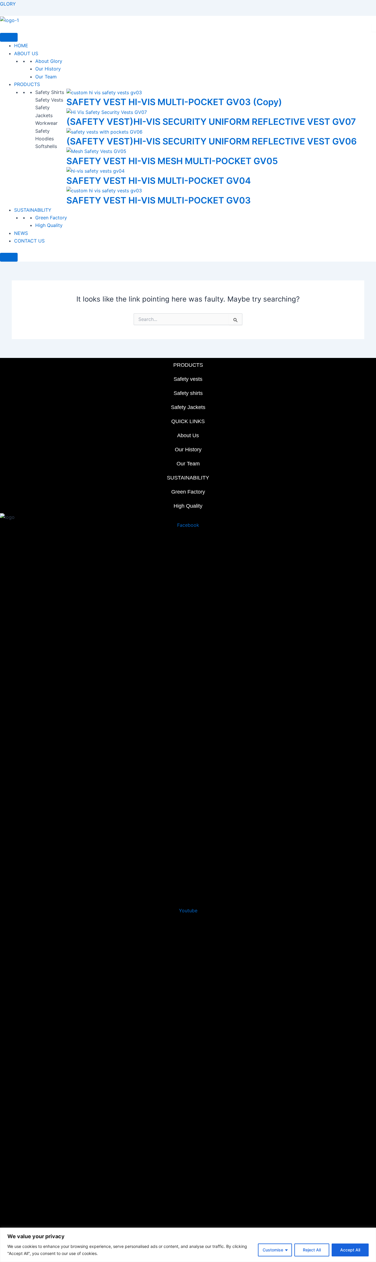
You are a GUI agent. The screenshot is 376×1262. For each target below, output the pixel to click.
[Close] (9, 257)
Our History (48, 69)
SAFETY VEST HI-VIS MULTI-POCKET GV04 (158, 180)
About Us (188, 435)
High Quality (49, 225)
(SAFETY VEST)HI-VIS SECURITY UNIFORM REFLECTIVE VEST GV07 (211, 121)
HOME (21, 45)
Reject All (312, 1249)
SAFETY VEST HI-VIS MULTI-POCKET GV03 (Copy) (174, 102)
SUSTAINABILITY (32, 210)
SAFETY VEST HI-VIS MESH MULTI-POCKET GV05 (172, 161)
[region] (188, 1245)
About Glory (48, 61)
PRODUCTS (27, 84)
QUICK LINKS (188, 421)
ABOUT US (26, 53)
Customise (273, 1249)
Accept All (350, 1249)
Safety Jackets (188, 407)
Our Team (46, 77)
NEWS (21, 233)
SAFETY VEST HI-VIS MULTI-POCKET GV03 (158, 200)
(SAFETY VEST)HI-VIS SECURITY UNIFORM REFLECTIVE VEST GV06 (211, 141)
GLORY (8, 4)
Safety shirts (188, 393)
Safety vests (188, 379)
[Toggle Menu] (9, 37)
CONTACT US (29, 241)
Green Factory (51, 218)
